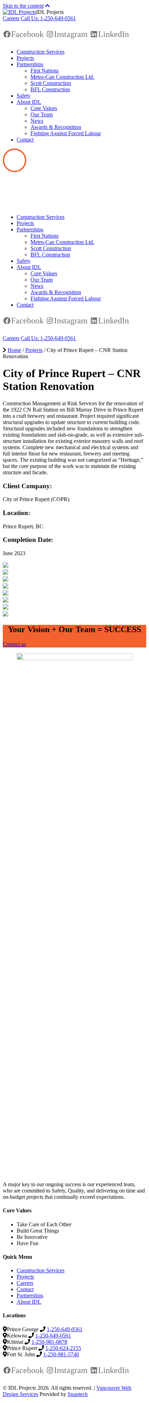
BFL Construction (50, 89)
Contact (25, 140)
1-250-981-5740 (61, 1354)
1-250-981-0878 (49, 1342)
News (36, 121)
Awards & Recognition (55, 127)
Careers (11, 18)
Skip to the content (23, 6)
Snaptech (78, 1394)
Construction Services (40, 52)
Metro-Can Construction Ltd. (62, 77)
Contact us (14, 644)
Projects (25, 58)
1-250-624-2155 (63, 1348)
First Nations (44, 71)
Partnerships (30, 64)
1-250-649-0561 (64, 1329)
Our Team (41, 114)
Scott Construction (50, 83)
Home (14, 350)
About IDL (29, 102)
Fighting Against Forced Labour (65, 133)
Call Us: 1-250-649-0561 (48, 18)
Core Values (43, 108)
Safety (23, 96)
